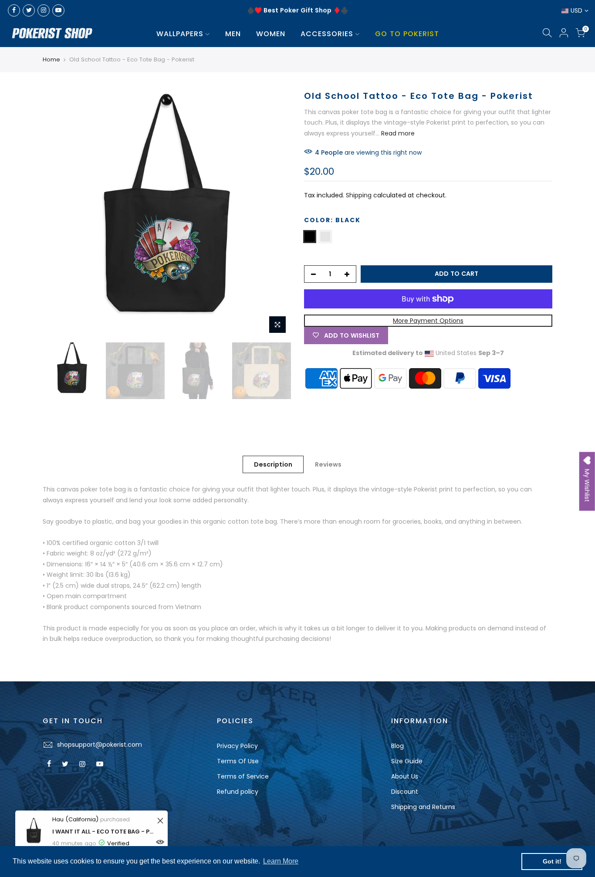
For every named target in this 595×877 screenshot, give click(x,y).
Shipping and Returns (423, 807)
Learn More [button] (280, 861)
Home (51, 60)
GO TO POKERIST (407, 34)
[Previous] (58, 214)
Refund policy (237, 791)
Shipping (359, 195)
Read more (397, 133)
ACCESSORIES (327, 34)
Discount (404, 791)
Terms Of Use (238, 761)
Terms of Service (243, 776)
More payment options (428, 320)
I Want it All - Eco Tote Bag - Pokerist (103, 831)
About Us (404, 776)
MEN (233, 34)
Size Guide (407, 761)
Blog (397, 746)
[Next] (276, 214)
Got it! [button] (552, 861)
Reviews (328, 464)
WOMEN (270, 34)
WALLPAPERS (179, 34)
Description (273, 464)
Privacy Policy (237, 746)
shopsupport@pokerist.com (99, 744)
